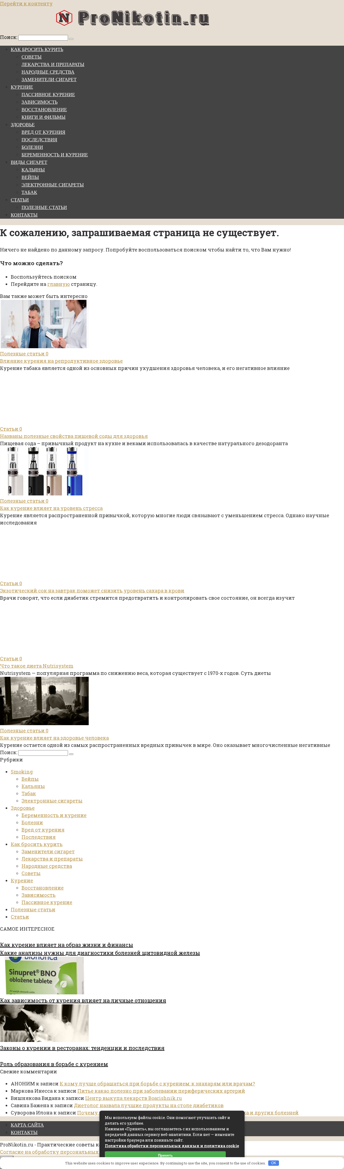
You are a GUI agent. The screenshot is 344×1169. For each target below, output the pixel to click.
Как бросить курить (37, 49)
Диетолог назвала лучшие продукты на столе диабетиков (149, 1105)
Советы (32, 57)
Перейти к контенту (26, 3)
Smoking (22, 771)
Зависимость (40, 102)
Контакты (24, 215)
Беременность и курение (55, 154)
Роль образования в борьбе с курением (54, 1063)
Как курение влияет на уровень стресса (51, 508)
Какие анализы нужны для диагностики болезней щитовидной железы (100, 952)
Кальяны (33, 169)
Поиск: (9, 37)
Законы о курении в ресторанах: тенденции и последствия (82, 1047)
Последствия (39, 139)
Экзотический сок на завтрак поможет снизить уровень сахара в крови (92, 590)
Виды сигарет (29, 162)
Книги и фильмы (44, 117)
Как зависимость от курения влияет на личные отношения (83, 1000)
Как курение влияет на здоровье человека (54, 738)
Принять (165, 1155)
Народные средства (48, 72)
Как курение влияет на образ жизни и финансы (66, 944)
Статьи (20, 200)
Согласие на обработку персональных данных (60, 1152)
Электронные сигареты (53, 185)
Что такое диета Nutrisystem (36, 666)
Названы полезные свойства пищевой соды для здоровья (74, 436)
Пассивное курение (48, 94)
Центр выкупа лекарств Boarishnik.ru (133, 1098)
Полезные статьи (44, 207)
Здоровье (23, 124)
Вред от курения (43, 132)
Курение (22, 87)
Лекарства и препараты (53, 64)
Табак (29, 192)
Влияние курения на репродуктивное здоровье (61, 361)
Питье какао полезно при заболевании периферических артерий (161, 1091)
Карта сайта (27, 1125)
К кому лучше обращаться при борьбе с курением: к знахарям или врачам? (157, 1083)
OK (273, 1163)
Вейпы (30, 177)
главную (58, 284)
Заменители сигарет (49, 79)
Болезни (32, 147)
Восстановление (44, 109)
